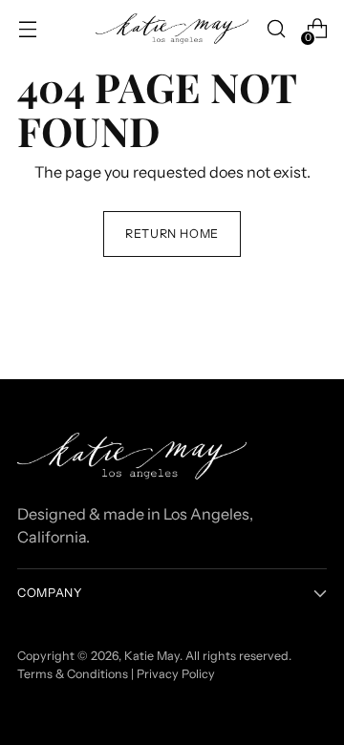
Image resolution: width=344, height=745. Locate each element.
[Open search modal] (275, 29)
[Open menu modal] (27, 29)
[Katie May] (172, 29)
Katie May (152, 656)
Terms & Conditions (72, 674)
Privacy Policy (176, 674)
